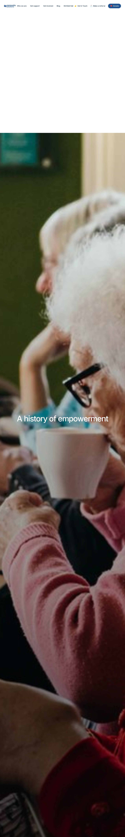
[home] (10, 6)
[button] (22, 6)
